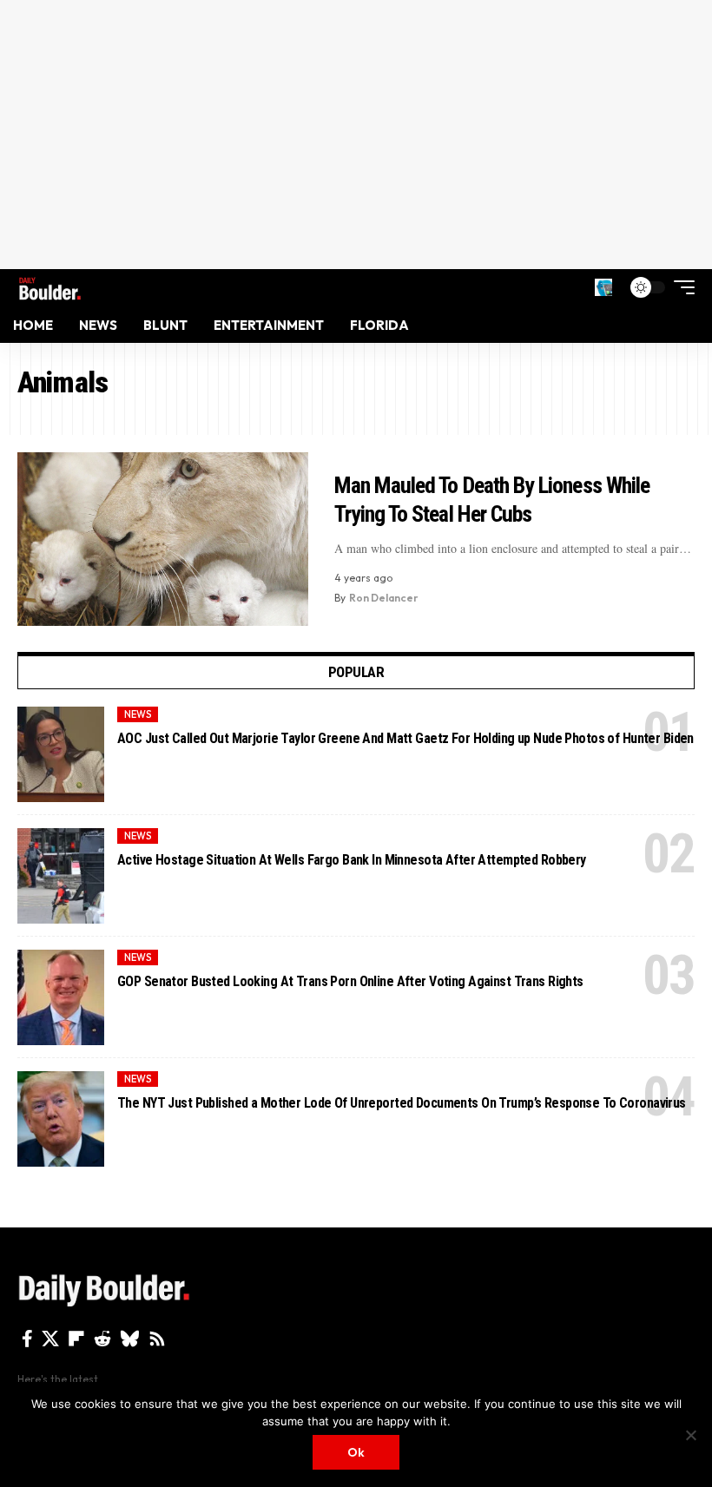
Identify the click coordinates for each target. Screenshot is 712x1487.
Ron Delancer (384, 597)
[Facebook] (27, 1338)
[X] (50, 1338)
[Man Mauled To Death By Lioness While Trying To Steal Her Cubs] (162, 539)
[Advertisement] (356, 134)
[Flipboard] (76, 1338)
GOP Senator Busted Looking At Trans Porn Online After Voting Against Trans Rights (350, 981)
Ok (356, 1452)
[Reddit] (102, 1338)
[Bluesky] (129, 1338)
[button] (603, 287)
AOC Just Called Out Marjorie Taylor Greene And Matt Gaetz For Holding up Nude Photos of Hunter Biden (405, 738)
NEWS (138, 714)
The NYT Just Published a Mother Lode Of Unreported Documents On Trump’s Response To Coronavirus (401, 1103)
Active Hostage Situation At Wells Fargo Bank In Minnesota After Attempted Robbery (351, 860)
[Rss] (157, 1338)
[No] (690, 1435)
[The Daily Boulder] (49, 286)
